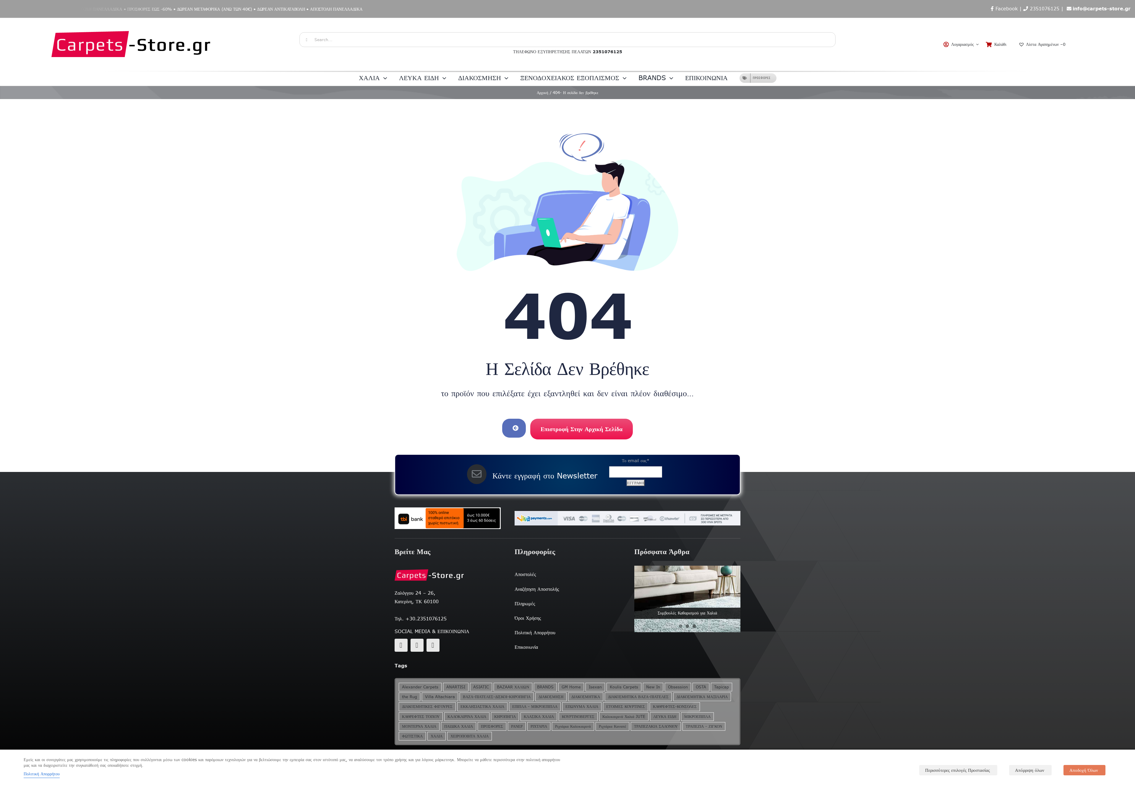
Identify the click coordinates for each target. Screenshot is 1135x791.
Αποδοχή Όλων (1083, 770)
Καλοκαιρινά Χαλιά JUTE (623, 716)
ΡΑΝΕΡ (517, 726)
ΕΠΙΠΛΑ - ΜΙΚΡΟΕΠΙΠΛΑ (534, 706)
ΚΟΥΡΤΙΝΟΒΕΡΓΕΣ (578, 716)
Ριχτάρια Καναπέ (612, 726)
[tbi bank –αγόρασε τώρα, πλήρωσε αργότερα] (448, 518)
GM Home (571, 687)
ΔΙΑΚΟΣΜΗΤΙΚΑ (585, 696)
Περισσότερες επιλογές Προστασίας (957, 770)
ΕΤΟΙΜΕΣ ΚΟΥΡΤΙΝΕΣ (625, 706)
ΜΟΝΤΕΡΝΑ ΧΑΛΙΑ (419, 726)
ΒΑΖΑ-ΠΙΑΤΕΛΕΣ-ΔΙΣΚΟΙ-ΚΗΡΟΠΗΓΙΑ (497, 696)
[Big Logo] (131, 21)
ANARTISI (455, 687)
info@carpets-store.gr (1102, 8)
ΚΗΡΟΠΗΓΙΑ (505, 716)
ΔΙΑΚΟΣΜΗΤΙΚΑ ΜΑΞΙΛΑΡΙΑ (702, 696)
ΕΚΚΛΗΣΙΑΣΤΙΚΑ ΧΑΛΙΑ (482, 706)
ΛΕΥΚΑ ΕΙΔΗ (664, 716)
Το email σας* (635, 461)
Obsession (678, 687)
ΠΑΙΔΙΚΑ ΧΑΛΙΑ (458, 726)
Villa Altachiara (440, 696)
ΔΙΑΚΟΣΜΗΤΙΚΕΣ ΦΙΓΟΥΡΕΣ (427, 706)
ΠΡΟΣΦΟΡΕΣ (492, 726)
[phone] (433, 645)
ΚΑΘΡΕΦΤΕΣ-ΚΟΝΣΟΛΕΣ (675, 706)
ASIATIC (481, 687)
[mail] (417, 645)
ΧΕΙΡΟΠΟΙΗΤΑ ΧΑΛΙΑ (469, 736)
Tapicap (721, 687)
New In (653, 687)
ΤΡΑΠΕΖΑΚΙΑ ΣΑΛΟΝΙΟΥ (656, 726)
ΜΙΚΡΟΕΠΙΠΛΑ (697, 716)
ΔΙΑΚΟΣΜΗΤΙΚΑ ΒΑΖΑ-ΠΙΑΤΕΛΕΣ (638, 696)
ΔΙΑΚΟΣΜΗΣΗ (551, 696)
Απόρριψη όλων (1029, 770)
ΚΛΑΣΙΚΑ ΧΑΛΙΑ (539, 716)
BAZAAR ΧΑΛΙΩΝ (513, 687)
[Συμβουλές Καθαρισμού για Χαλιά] (687, 599)
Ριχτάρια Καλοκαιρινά (573, 726)
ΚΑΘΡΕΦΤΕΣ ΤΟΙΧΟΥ (421, 716)
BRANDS (545, 687)
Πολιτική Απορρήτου (42, 774)
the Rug (409, 696)
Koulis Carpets (624, 687)
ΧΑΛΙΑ (436, 736)
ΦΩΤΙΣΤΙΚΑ (412, 736)
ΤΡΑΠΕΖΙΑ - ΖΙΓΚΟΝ (704, 726)
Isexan (595, 687)
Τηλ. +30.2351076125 (421, 618)
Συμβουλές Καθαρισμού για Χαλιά (687, 613)
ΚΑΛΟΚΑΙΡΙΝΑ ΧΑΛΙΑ (466, 716)
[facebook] (401, 645)
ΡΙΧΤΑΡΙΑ (539, 726)
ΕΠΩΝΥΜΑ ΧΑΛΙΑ (581, 706)
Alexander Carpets (420, 687)
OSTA (701, 687)
